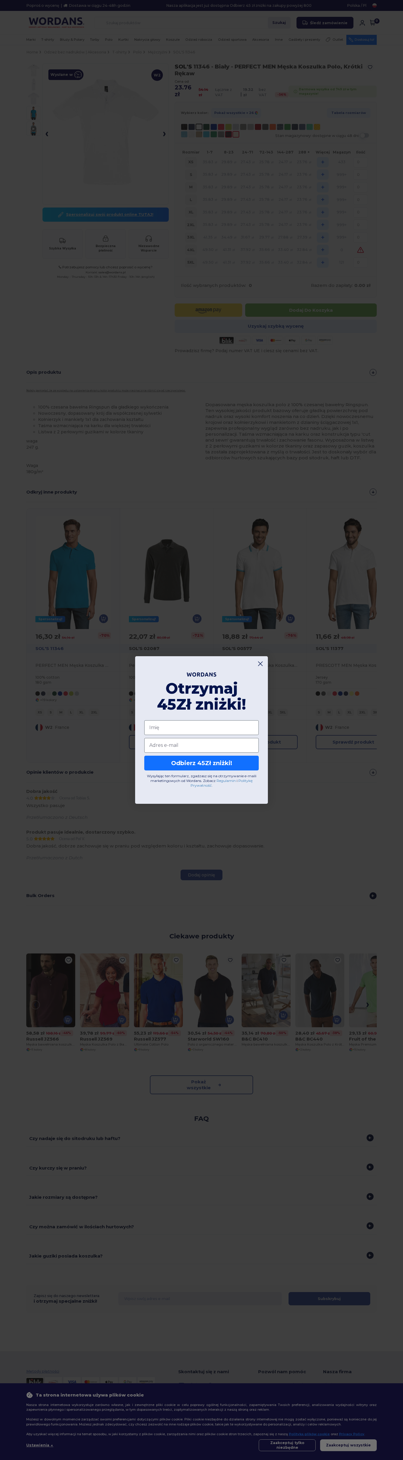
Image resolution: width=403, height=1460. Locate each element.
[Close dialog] (260, 664)
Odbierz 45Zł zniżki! (201, 763)
